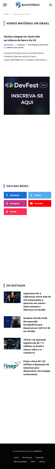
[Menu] (5, 5)
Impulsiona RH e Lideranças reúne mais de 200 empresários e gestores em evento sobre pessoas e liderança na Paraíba (37, 301)
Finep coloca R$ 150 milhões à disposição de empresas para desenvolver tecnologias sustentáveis (36, 368)
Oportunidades (20, 461)
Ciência (42, 461)
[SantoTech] (28, 5)
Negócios (40, 457)
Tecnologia (27, 457)
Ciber (33, 461)
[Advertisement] (27, 149)
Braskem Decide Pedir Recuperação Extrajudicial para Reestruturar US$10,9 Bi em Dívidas (36, 324)
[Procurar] (50, 5)
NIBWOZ (38, 451)
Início (16, 457)
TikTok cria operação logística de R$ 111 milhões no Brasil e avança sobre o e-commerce (34, 346)
